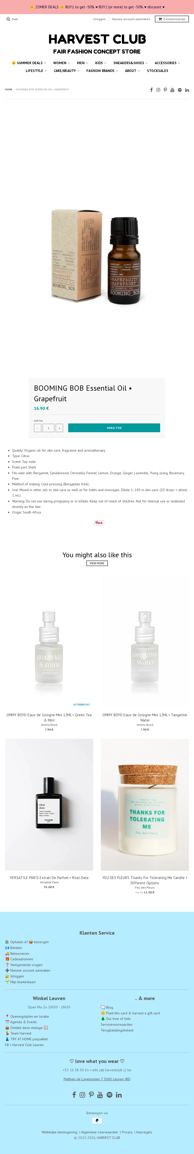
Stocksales (157, 70)
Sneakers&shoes (128, 63)
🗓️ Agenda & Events (21, 1022)
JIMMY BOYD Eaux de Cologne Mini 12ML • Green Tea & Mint (49, 717)
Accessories (166, 63)
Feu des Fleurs (145, 887)
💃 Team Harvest (18, 1033)
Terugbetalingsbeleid (117, 1030)
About (130, 70)
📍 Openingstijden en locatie (27, 1016)
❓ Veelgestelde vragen (23, 965)
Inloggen (99, 19)
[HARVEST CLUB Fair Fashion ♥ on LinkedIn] (187, 90)
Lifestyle (34, 70)
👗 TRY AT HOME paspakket (26, 1039)
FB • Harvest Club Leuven (24, 1045)
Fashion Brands (100, 70)
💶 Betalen (13, 947)
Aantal (38, 420)
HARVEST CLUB (108, 1137)
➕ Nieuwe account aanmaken (27, 970)
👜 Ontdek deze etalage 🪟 (26, 1027)
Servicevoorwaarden (116, 1024)
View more (97, 563)
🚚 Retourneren (17, 953)
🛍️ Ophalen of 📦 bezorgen (27, 942)
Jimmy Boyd (49, 725)
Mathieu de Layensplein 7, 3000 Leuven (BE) (97, 1079)
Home (8, 89)
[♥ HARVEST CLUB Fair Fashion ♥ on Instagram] (158, 90)
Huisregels (144, 1132)
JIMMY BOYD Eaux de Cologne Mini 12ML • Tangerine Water (145, 717)
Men (81, 63)
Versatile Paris (49, 882)
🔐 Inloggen (14, 976)
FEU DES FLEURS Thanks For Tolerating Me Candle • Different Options (145, 880)
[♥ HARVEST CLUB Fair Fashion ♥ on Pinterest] (165, 90)
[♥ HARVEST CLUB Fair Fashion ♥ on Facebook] (151, 90)
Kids (99, 63)
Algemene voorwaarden (99, 1132)
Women (59, 63)
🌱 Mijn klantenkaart (20, 982)
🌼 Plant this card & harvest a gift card (130, 1013)
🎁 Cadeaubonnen (19, 959)
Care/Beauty (65, 70)
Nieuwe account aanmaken (131, 19)
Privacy (127, 1132)
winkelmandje (174, 19)
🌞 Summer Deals (27, 63)
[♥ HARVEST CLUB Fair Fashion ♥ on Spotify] (180, 90)
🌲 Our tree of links (116, 1018)
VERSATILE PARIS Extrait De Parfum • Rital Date (49, 877)
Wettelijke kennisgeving (59, 1132)
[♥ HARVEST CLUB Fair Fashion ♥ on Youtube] (172, 90)
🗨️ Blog (107, 1007)
